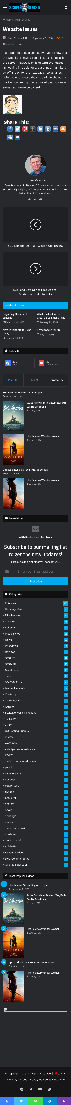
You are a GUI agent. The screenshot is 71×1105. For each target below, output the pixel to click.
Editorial (10, 627)
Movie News (12, 633)
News (8, 639)
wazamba (11, 743)
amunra (9, 803)
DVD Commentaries (17, 858)
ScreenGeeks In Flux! (48, 329)
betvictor (10, 797)
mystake (10, 834)
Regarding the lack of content (15, 316)
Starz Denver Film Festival (21, 712)
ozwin (8, 809)
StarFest (10, 657)
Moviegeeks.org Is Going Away (17, 331)
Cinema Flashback (16, 864)
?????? (9, 755)
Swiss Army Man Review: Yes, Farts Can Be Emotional (46, 404)
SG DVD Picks (13, 682)
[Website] (30, 199)
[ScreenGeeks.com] (24, 7)
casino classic (13, 840)
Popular (13, 380)
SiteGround (59, 1079)
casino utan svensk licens (20, 761)
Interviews (11, 645)
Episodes (10, 603)
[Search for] (66, 9)
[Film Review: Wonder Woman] (13, 449)
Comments (55, 380)
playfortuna (12, 785)
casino (9, 676)
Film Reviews (13, 615)
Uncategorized (14, 609)
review (9, 737)
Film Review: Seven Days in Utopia (22, 392)
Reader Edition (14, 852)
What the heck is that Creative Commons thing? (51, 316)
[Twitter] (35, 199)
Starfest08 (11, 664)
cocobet (10, 779)
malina (9, 822)
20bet (8, 724)
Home (9, 19)
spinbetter (11, 846)
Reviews (10, 651)
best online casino (16, 688)
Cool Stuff (11, 621)
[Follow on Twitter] (23, 38)
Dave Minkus (15, 38)
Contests (10, 694)
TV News (10, 718)
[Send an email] (26, 38)
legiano (9, 706)
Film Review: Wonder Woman (43, 436)
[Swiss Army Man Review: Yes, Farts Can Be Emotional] (13, 416)
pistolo (9, 767)
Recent (33, 380)
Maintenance (22, 19)
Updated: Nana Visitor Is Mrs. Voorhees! (25, 469)
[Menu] (5, 9)
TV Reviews (12, 700)
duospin (10, 791)
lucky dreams (13, 773)
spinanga (10, 816)
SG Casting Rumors (17, 730)
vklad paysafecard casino (20, 749)
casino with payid (15, 828)
